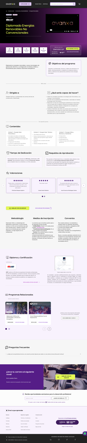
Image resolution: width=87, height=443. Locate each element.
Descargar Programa (73, 51)
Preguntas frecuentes (40, 423)
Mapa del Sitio (38, 426)
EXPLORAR (24, 4)
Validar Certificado (24, 426)
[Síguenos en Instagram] (58, 439)
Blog (36, 418)
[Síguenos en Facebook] (75, 439)
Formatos (8, 420)
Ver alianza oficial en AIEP (30, 282)
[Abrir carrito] (79, 4)
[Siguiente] (49, 329)
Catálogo (7, 418)
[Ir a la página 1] (6, 329)
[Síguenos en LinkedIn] (50, 439)
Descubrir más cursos (69, 318)
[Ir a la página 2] (9, 329)
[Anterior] (44, 329)
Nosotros (8, 426)
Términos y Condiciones (25, 418)
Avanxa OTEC (8, 429)
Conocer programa (19, 322)
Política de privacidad (25, 420)
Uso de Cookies (24, 423)
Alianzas (7, 423)
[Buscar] (73, 4)
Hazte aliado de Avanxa (25, 429)
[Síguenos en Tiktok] (67, 439)
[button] (42, 196)
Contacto (37, 420)
